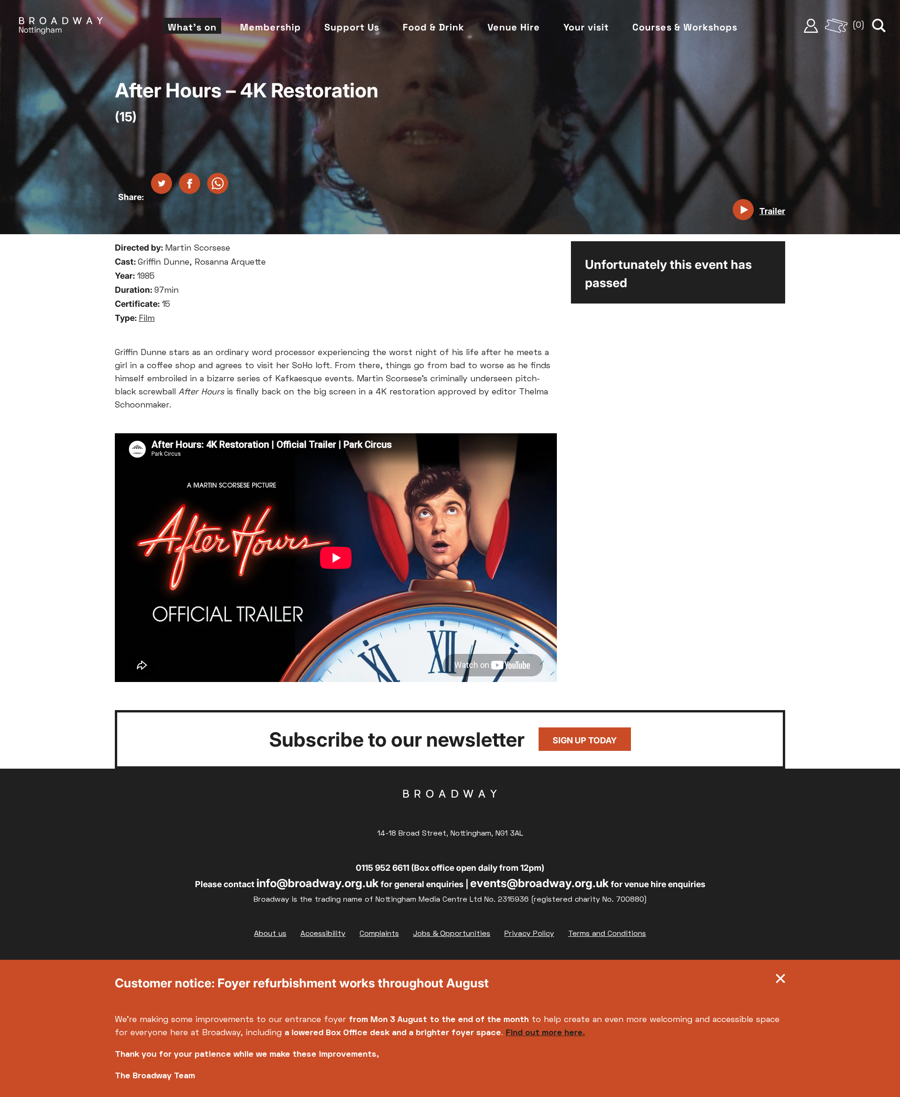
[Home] (61, 25)
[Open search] (879, 26)
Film (147, 319)
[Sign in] (811, 26)
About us (270, 934)
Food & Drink (433, 27)
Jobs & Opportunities (451, 934)
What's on (192, 27)
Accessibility (322, 934)
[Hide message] (780, 981)
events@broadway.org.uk (539, 883)
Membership (270, 27)
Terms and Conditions (607, 934)
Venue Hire (514, 27)
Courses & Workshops (684, 27)
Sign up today (585, 740)
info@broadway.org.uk (317, 883)
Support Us (351, 27)
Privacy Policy (529, 934)
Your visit (586, 27)
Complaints (379, 934)
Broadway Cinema (450, 808)
